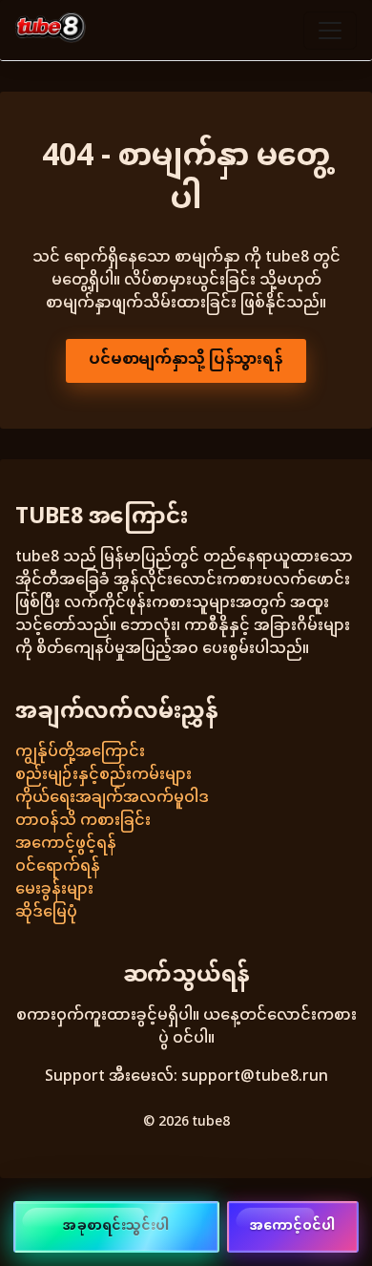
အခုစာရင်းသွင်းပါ (116, 1226)
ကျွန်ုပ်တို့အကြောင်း (80, 753)
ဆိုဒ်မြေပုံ (46, 913)
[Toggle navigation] (330, 30)
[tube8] (50, 30)
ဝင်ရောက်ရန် (57, 867)
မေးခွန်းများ (54, 890)
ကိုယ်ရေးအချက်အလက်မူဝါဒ (112, 798)
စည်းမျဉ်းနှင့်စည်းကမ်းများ (103, 775)
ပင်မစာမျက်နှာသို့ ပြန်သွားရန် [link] (186, 360)
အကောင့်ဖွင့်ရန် (65, 844)
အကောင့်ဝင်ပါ (293, 1226)
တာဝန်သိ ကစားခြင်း (83, 821)
